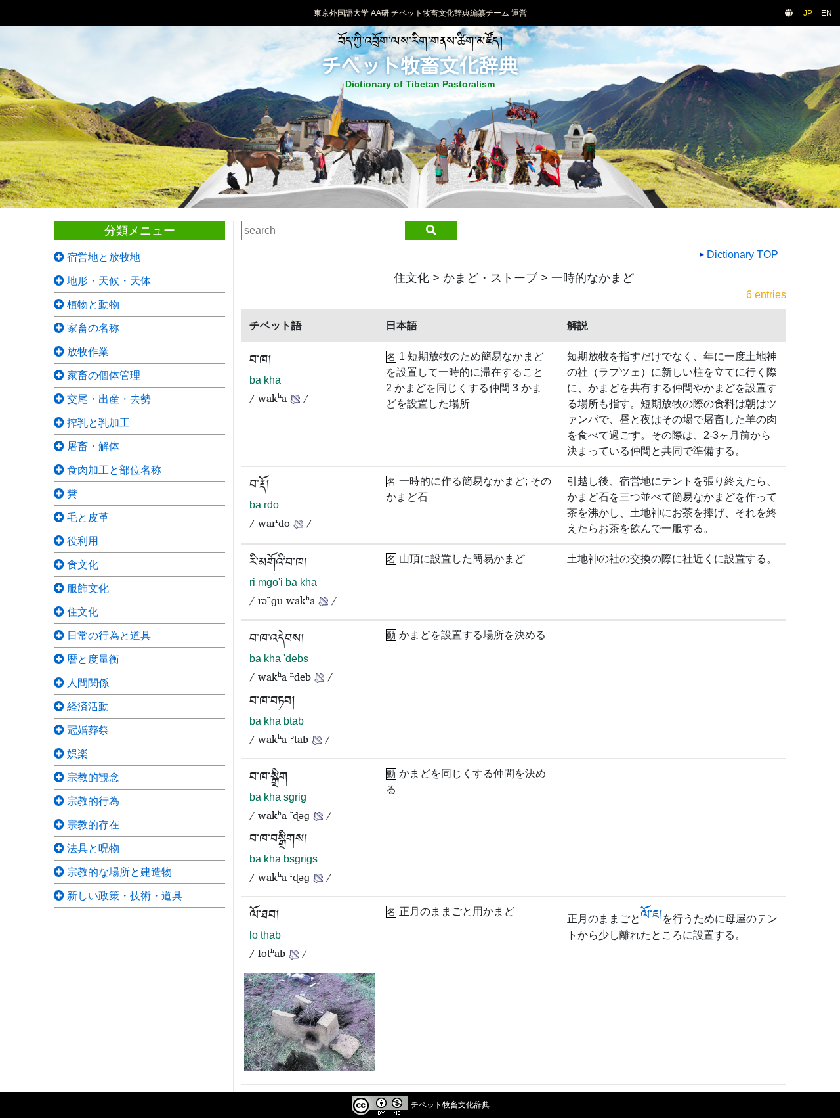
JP (807, 13)
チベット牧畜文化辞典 (420, 66)
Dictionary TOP (741, 254)
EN (826, 13)
